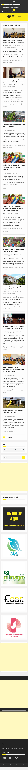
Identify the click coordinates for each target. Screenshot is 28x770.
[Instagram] (5, 12)
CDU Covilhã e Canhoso (15, 101)
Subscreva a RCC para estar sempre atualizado (12, 748)
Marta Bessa (16, 171)
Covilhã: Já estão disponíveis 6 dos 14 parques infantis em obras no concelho (14, 167)
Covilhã (15, 60)
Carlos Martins (6, 101)
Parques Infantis (6, 104)
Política (8, 47)
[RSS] (10, 12)
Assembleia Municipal (9, 60)
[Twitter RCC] (7, 12)
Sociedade (9, 173)
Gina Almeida (17, 45)
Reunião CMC (6, 431)
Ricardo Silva (12, 431)
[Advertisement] (14, 477)
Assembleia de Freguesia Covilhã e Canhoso (14, 99)
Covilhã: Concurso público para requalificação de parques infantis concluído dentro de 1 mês (13, 208)
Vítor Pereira (9, 62)
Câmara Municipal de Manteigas (11, 306)
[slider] (10, 449)
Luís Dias (12, 103)
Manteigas (21, 306)
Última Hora (12, 47)
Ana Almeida (18, 84)
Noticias (4, 47)
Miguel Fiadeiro (18, 103)
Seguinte (10, 437)
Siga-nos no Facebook (10, 497)
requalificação (17, 390)
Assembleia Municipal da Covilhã (11, 228)
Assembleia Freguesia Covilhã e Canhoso (13, 346)
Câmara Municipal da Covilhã (10, 145)
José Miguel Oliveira (12, 429)
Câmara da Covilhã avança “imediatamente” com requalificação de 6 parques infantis (13, 369)
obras (9, 186)
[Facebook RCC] (2, 12)
